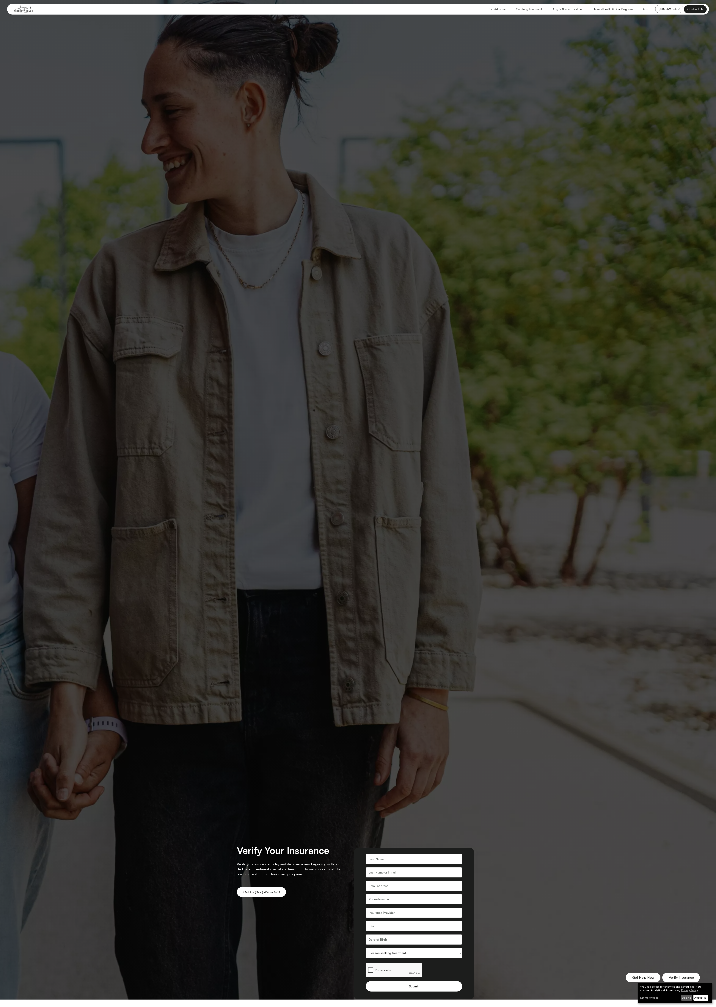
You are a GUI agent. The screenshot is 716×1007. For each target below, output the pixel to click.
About (646, 9)
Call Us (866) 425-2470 (261, 892)
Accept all (700, 997)
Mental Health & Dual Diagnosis (613, 9)
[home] (23, 9)
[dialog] (675, 993)
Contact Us (695, 9)
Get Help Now (643, 977)
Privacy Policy (689, 990)
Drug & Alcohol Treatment (568, 9)
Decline (686, 997)
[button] (497, 9)
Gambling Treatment (529, 9)
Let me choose (649, 997)
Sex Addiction (497, 9)
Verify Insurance (681, 977)
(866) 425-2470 (669, 9)
